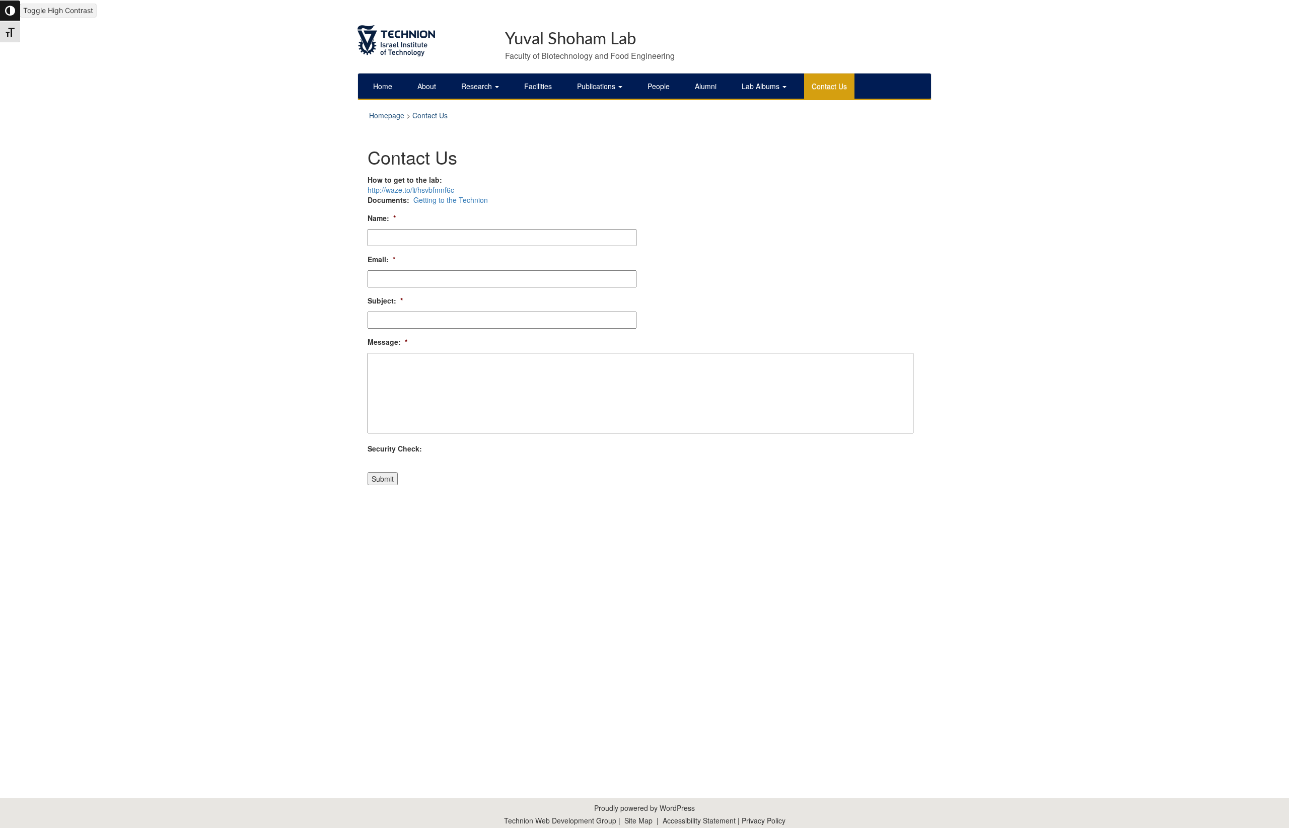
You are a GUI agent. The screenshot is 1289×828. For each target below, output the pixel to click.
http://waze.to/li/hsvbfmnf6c (411, 190)
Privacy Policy (763, 820)
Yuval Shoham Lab (570, 39)
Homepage (386, 115)
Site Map (638, 820)
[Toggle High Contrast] (10, 10)
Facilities (538, 86)
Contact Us (829, 86)
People (659, 86)
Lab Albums (761, 86)
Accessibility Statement (700, 820)
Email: (381, 259)
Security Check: (395, 448)
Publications (597, 86)
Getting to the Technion (449, 200)
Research (477, 86)
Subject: (385, 300)
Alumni (706, 86)
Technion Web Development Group (560, 820)
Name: (382, 217)
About (426, 86)
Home (382, 86)
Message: (387, 341)
